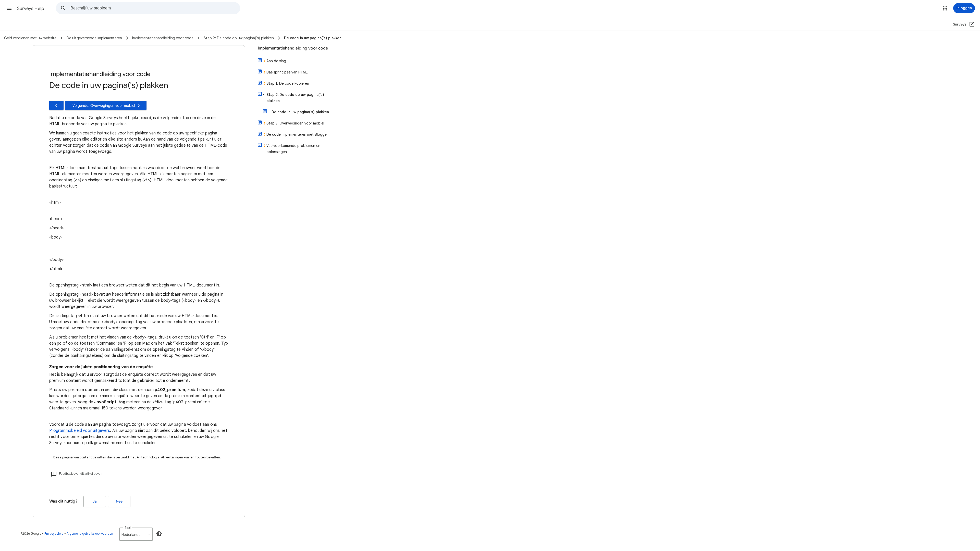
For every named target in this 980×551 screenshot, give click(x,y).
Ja (95, 501)
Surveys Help (30, 8)
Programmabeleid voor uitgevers (79, 430)
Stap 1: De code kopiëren (287, 83)
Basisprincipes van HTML (287, 72)
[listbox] (136, 534)
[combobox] (155, 8)
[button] (9, 8)
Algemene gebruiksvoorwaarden (90, 533)
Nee (119, 501)
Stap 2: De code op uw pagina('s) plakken (295, 97)
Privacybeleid (54, 533)
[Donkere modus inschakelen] (159, 534)
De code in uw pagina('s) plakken (300, 112)
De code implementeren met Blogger (297, 134)
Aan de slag (276, 61)
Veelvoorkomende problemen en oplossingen (293, 148)
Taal (128, 527)
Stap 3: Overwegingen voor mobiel (295, 123)
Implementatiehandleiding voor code (293, 48)
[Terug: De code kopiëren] (56, 105)
